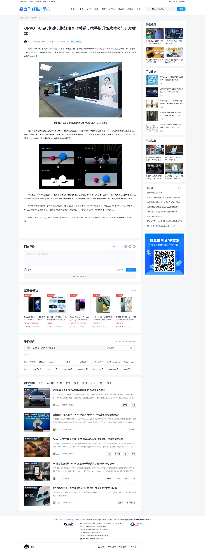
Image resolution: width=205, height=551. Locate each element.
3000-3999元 (83, 369)
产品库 (31, 1)
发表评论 (131, 270)
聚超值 (130, 9)
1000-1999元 (52, 369)
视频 (44, 1)
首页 (21, 18)
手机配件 (51, 348)
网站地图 (130, 519)
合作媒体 (89, 519)
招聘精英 (123, 519)
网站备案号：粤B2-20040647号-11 (91, 532)
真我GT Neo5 (129, 362)
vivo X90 (52, 362)
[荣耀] (82, 354)
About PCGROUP (59, 519)
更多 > (180, 188)
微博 (129, 246)
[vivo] (36, 354)
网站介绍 (69, 519)
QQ (125, 246)
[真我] (113, 354)
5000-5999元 (113, 369)
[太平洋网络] (69, 523)
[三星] (128, 354)
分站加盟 (116, 519)
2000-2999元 (67, 369)
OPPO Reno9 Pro (113, 362)
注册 (175, 1)
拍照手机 (44, 348)
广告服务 (82, 519)
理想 (133, 405)
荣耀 (125, 478)
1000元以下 (37, 369)
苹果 (133, 454)
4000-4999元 (98, 369)
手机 (26, 18)
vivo (125, 454)
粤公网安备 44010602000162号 (93, 539)
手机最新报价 (131, 341)
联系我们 (109, 519)
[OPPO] (67, 354)
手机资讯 (33, 18)
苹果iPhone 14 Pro (37, 362)
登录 (170, 1)
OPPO (125, 405)
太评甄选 (38, 1)
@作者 (120, 270)
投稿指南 (96, 519)
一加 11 (67, 362)
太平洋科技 (29, 9)
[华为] (98, 354)
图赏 (104, 9)
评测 (89, 9)
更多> (133, 290)
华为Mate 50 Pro (98, 362)
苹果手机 (36, 348)
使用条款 (103, 519)
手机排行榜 (120, 341)
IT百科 (121, 9)
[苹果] (52, 354)
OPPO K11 (131, 503)
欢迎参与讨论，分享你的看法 (37, 254)
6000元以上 (128, 369)
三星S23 (83, 362)
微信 (134, 246)
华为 (133, 478)
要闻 (82, 9)
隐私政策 (76, 519)
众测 (138, 9)
